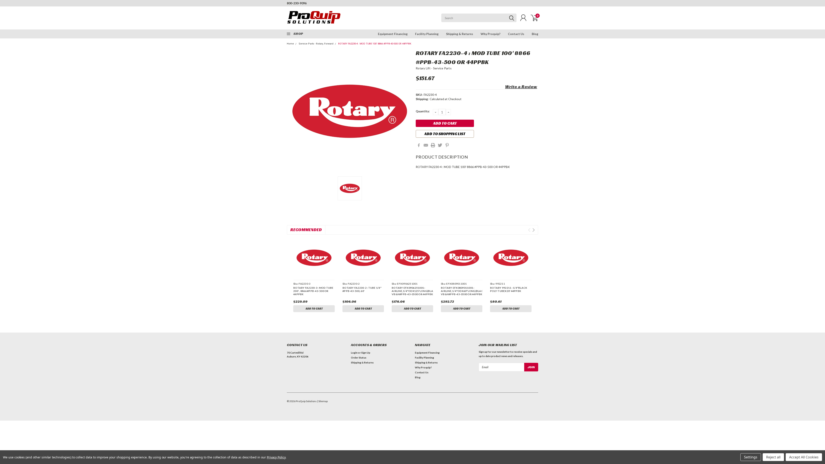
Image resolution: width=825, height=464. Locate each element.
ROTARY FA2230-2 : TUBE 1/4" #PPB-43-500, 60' (361, 289)
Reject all (773, 457)
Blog (535, 34)
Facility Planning (426, 34)
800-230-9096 (297, 3)
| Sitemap (322, 401)
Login (354, 352)
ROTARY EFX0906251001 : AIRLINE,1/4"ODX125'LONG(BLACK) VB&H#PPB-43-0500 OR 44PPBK (412, 291)
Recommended (306, 229)
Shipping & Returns (459, 34)
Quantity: (423, 111)
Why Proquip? (490, 34)
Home (290, 43)
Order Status (358, 357)
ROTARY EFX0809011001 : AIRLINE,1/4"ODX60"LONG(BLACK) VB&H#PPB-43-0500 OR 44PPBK (461, 291)
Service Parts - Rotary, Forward (316, 43)
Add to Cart (314, 308)
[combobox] (478, 18)
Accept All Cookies (804, 457)
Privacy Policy (276, 457)
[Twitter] (440, 145)
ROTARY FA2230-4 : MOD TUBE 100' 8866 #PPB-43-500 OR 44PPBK (374, 43)
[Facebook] (419, 145)
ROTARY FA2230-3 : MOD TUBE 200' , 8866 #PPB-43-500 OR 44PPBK (313, 291)
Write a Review (521, 86)
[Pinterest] (447, 145)
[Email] (426, 145)
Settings (750, 457)
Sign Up (365, 352)
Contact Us (516, 34)
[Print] (433, 145)
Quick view (314, 258)
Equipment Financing (393, 34)
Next (533, 230)
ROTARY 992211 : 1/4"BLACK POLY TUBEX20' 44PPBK (508, 289)
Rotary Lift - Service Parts (434, 68)
